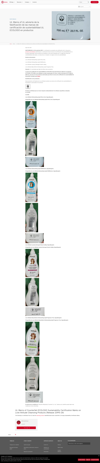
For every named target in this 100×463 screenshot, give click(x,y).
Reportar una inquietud (28, 451)
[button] (12, 2)
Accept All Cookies (94, 459)
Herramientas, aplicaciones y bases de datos (31, 448)
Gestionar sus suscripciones (46, 448)
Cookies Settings (82, 459)
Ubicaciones (46, 451)
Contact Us (46, 444)
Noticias (59, 444)
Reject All (88, 459)
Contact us (94, 2)
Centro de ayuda (27, 444)
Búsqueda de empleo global (14, 448)
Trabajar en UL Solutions (14, 444)
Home (11, 43)
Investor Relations (59, 451)
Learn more (19, 460)
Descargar (26, 427)
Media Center (60, 447)
